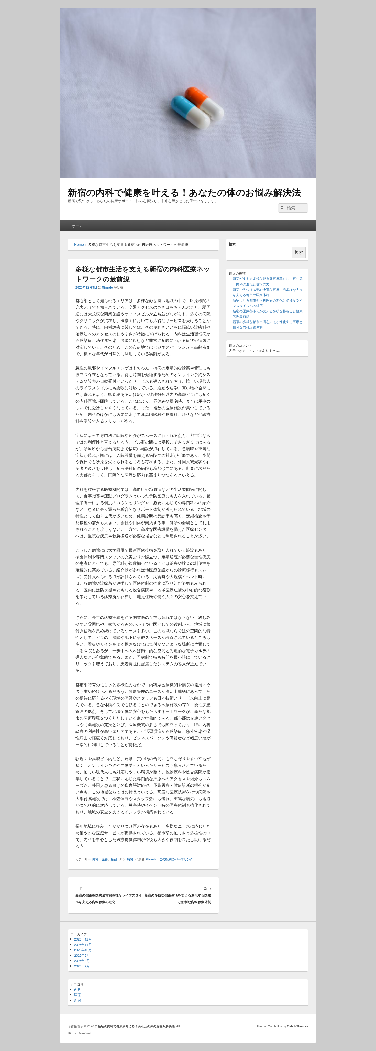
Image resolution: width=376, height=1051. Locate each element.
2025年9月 (82, 955)
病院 (130, 859)
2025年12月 (83, 939)
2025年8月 (82, 960)
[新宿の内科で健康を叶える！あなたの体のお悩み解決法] (188, 177)
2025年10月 (83, 949)
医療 (105, 859)
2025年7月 (82, 966)
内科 (95, 859)
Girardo (107, 287)
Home (79, 244)
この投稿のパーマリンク (176, 859)
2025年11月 (83, 944)
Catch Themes (297, 1026)
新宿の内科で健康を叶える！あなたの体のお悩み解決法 (184, 191)
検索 (232, 243)
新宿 (114, 859)
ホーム (77, 225)
